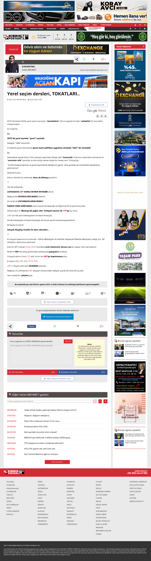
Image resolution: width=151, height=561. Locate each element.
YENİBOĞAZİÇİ (72, 524)
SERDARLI (70, 521)
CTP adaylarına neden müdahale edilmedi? (44, 443)
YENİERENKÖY (43, 524)
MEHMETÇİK (42, 521)
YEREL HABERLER (83, 25)
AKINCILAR (42, 508)
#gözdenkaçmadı (73, 29)
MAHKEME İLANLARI (103, 531)
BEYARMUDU (72, 514)
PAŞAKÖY (70, 511)
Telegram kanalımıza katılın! (59, 316)
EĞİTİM (16, 29)
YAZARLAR (19, 25)
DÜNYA (59, 25)
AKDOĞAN (70, 498)
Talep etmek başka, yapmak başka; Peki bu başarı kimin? (50, 410)
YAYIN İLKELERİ (135, 491)
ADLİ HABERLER (70, 25)
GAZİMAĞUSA (43, 488)
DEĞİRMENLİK (43, 514)
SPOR (98, 508)
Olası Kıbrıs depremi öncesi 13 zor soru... (42, 421)
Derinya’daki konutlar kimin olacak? (40, 432)
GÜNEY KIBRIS (101, 514)
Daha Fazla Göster (57, 462)
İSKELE (40, 491)
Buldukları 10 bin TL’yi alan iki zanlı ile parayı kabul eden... (134, 346)
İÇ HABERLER (30, 25)
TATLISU (70, 501)
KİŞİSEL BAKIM (101, 505)
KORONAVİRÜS (101, 511)
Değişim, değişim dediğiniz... (37, 415)
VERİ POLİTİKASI (136, 488)
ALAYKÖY (41, 511)
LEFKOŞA (41, 485)
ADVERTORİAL (101, 518)
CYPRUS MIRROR (106, 25)
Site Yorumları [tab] (17, 372)
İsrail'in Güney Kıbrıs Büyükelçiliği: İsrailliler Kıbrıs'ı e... (134, 353)
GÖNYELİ (41, 505)
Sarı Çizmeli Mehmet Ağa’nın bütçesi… (41, 454)
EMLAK (98, 501)
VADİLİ (69, 505)
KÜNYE (132, 495)
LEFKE (40, 498)
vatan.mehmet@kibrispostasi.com (93, 70)
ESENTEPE (70, 491)
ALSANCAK (71, 482)
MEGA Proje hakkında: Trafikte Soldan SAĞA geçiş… (48, 437)
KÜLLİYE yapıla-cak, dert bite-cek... (40, 448)
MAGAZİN (99, 527)
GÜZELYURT (42, 495)
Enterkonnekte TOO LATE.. (36, 426)
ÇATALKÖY (71, 485)
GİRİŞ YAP (68, 341)
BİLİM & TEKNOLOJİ (103, 521)
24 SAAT (8, 29)
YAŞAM (98, 534)
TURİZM (62, 29)
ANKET (95, 25)
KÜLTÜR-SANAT (51, 29)
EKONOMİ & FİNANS (36, 29)
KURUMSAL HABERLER (138, 482)
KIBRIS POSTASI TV (137, 501)
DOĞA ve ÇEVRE (101, 524)
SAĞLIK (24, 29)
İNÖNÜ (69, 518)
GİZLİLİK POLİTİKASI (137, 485)
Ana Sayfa (10, 482)
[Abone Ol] (96, 110)
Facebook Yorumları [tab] (69, 372)
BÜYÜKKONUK (43, 518)
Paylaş (31, 326)
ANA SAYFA (8, 25)
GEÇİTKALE (71, 508)
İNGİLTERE (50, 25)
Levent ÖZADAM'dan (95, 28)
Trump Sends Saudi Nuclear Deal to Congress (134, 442)
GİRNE (40, 482)
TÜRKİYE (40, 25)
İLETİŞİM (133, 498)
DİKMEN (70, 488)
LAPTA (69, 495)
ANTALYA (9, 514)
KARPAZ (41, 501)
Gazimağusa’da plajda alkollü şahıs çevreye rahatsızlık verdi (135, 435)
